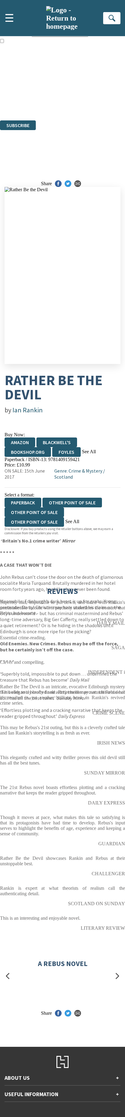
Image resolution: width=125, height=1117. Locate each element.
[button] (8, 976)
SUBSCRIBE (17, 125)
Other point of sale (72, 503)
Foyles (66, 452)
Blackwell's (57, 442)
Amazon (20, 442)
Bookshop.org (28, 452)
